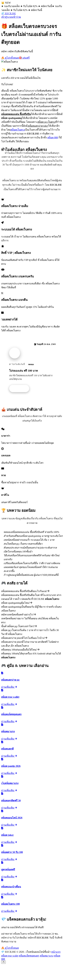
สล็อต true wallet (9, 955)
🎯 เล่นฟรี (24, 57)
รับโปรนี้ (21, 388)
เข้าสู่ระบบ (7, 17)
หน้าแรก (56, 951)
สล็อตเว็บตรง (18, 129)
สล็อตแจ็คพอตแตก (29, 955)
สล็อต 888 (52, 137)
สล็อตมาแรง (46, 955)
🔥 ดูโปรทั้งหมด (10, 57)
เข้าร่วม (17, 17)
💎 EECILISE (8, 13)
